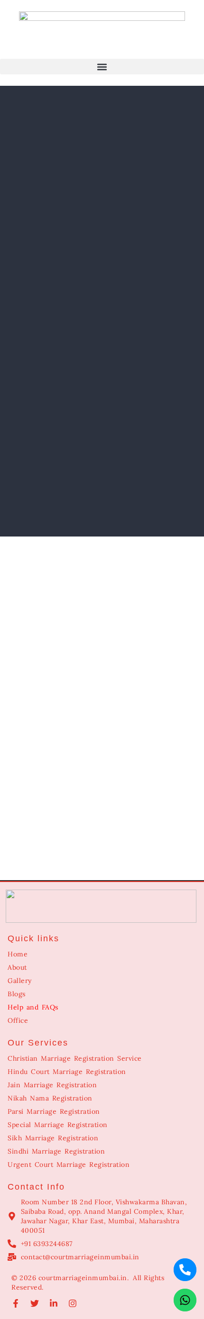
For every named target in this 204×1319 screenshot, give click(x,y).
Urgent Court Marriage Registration (69, 1164)
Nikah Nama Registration (50, 1098)
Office (18, 1020)
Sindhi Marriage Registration (56, 1151)
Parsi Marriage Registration (54, 1111)
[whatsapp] (185, 1300)
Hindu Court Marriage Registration (67, 1071)
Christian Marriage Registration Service (75, 1058)
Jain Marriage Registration (52, 1085)
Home (18, 954)
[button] (102, 66)
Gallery (20, 980)
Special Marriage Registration (58, 1124)
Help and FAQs (33, 1007)
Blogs (17, 994)
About (17, 967)
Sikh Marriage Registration (53, 1138)
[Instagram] (72, 1303)
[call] (185, 1269)
